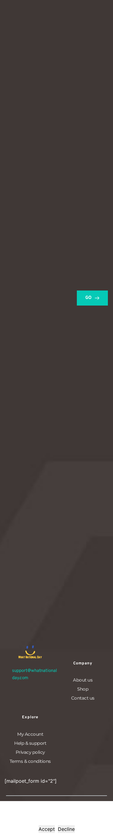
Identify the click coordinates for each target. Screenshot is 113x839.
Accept (47, 829)
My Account (30, 734)
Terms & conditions (30, 761)
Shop (82, 689)
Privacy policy (30, 752)
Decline (66, 829)
